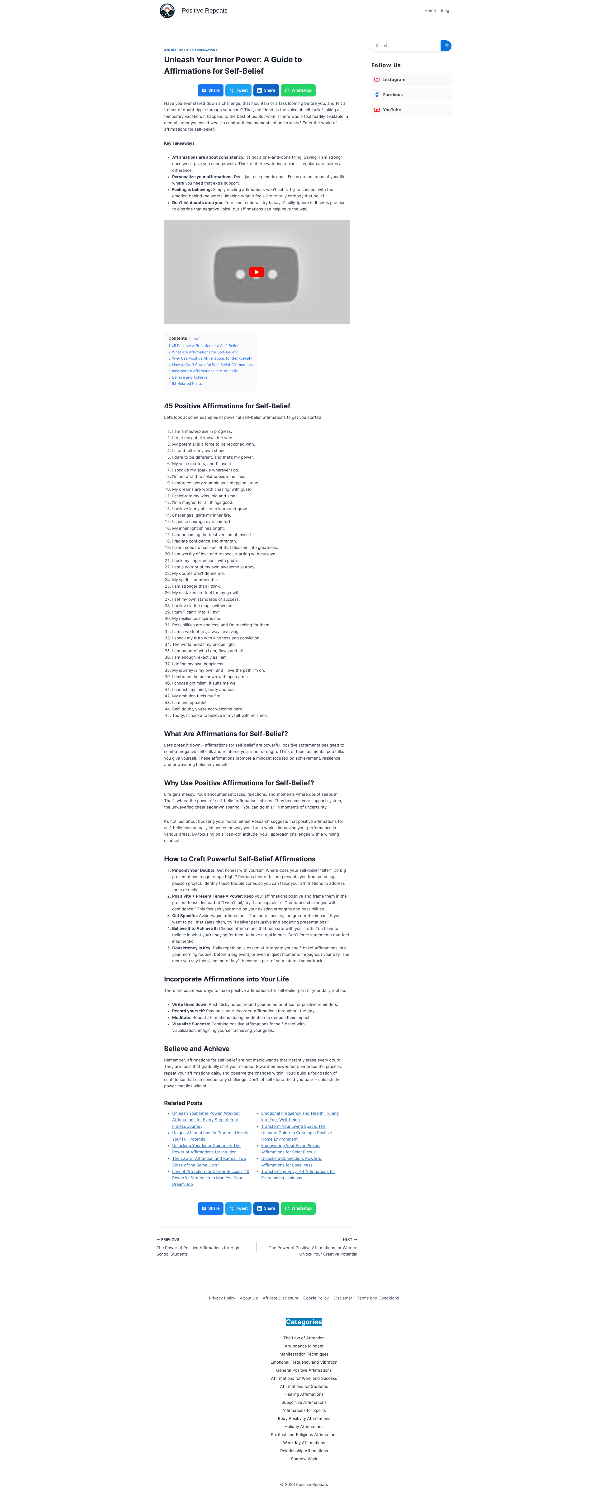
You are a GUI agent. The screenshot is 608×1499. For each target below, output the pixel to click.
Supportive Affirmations (304, 1402)
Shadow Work (304, 1458)
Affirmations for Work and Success (304, 1378)
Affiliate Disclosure (280, 1298)
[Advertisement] (411, 154)
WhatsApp (301, 90)
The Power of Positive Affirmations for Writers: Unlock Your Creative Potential (313, 1246)
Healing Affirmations (304, 1394)
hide (195, 338)
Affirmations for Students (304, 1386)
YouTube (392, 110)
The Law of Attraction (304, 1338)
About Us (249, 1298)
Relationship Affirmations (304, 1450)
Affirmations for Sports (304, 1410)
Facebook (393, 94)
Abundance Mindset (304, 1346)
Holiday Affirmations (304, 1426)
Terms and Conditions (378, 1298)
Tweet (242, 90)
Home (430, 10)
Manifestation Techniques (304, 1354)
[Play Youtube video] (257, 272)
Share (214, 90)
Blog (445, 10)
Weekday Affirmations (304, 1442)
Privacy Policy (222, 1298)
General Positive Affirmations (190, 50)
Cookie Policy (316, 1298)
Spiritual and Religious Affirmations (304, 1434)
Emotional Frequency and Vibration (304, 1362)
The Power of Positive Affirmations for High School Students (198, 1246)
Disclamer (342, 1298)
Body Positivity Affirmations (304, 1418)
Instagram (394, 79)
